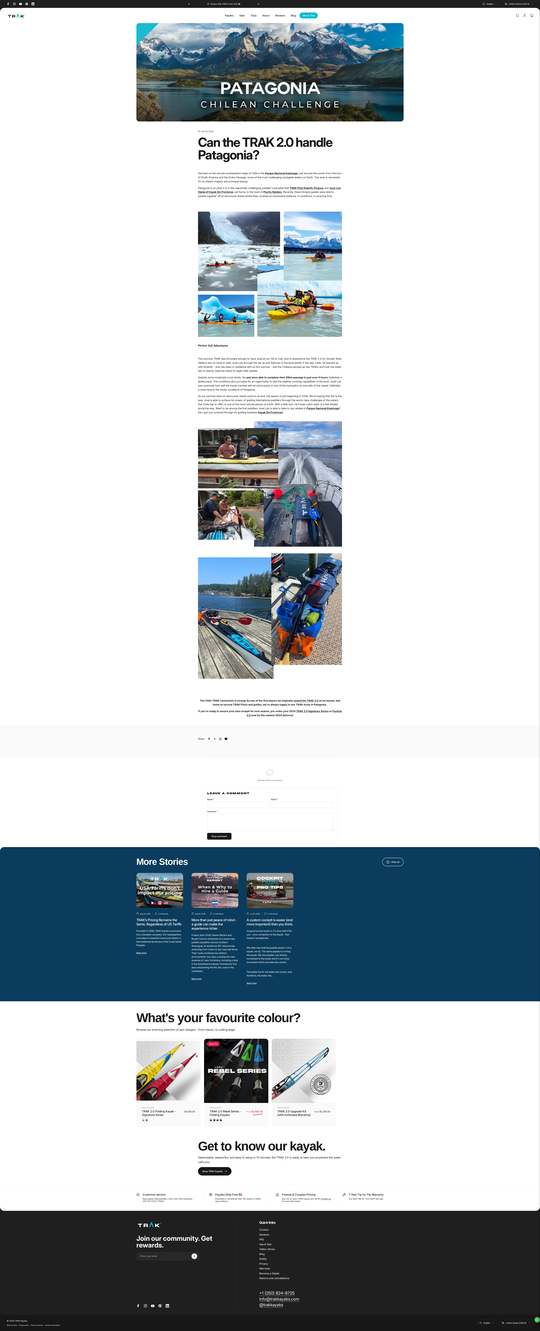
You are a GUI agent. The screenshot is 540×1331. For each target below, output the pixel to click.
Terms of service (37, 1325)
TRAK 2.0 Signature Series (312, 711)
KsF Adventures (218, 345)
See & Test (265, 1244)
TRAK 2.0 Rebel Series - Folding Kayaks (225, 1113)
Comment (212, 811)
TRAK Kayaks (148, 1108)
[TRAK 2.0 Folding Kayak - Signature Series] (168, 1071)
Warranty (264, 1268)
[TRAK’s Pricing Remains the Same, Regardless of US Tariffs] (159, 890)
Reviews (264, 1234)
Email (274, 799)
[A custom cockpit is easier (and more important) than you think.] (270, 890)
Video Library (267, 1249)
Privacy (263, 1263)
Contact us (326, 1199)
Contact (264, 1229)
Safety (263, 1258)
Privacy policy (24, 1325)
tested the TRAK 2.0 (306, 700)
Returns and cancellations (274, 1278)
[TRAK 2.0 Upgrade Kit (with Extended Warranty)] (304, 1071)
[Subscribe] (194, 1256)
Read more (141, 953)
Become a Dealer (269, 1273)
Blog (262, 1253)
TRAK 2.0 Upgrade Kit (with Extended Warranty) (294, 1113)
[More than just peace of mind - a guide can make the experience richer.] (215, 890)
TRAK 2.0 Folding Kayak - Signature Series (159, 1113)
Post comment (219, 836)
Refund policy (12, 1325)
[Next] (258, 4)
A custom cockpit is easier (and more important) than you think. (270, 922)
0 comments (163, 914)
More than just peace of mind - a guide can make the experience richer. (214, 924)
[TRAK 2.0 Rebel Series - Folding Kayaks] (236, 1071)
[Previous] (189, 4)
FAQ (261, 1239)
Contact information (52, 1325)
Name (210, 799)
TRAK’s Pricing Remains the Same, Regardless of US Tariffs (158, 922)
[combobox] (489, 4)
